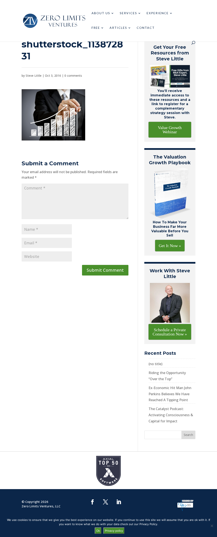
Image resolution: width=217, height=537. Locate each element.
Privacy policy (114, 530)
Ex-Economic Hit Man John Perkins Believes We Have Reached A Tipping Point (170, 393)
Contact (146, 27)
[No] (212, 526)
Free (96, 27)
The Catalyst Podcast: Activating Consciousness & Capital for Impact (171, 414)
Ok (98, 530)
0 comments (73, 76)
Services (128, 13)
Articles (118, 27)
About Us (101, 13)
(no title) (155, 364)
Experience (158, 13)
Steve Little (34, 76)
